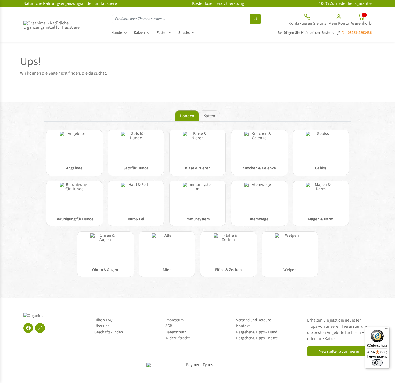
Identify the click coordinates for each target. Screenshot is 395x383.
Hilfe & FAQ (103, 320)
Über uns (101, 326)
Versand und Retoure (253, 320)
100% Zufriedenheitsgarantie (345, 3)
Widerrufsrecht (177, 338)
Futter (162, 32)
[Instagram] (40, 328)
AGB (168, 326)
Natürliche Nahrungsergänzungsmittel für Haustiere (70, 3)
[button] (338, 20)
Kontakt (243, 326)
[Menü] (386, 330)
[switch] (377, 362)
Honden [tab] (187, 116)
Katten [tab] (209, 116)
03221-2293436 (359, 32)
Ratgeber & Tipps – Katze (257, 338)
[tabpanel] (197, 206)
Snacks (184, 32)
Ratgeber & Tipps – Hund (256, 332)
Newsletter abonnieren (339, 351)
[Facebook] (28, 328)
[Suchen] (255, 19)
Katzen (139, 32)
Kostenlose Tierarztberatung (218, 3)
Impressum (174, 320)
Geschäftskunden (108, 332)
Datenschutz (175, 332)
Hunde (116, 32)
